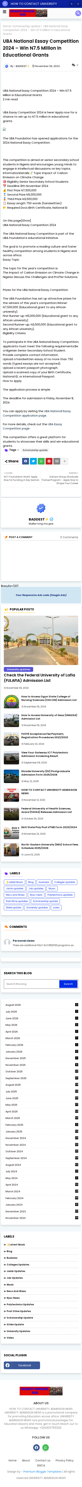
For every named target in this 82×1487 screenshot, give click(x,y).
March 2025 (42, 1118)
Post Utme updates (17, 901)
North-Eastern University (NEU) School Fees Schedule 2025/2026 (49, 846)
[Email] (56, 461)
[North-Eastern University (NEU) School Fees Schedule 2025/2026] (11, 849)
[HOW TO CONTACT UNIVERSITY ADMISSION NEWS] (11, 795)
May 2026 (41, 1025)
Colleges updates (64, 882)
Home (7, 26)
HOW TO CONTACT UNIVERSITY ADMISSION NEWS (49, 791)
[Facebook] (25, 461)
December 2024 (42, 1138)
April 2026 (41, 1031)
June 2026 (41, 1018)
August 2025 (42, 1085)
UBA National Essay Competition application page (37, 413)
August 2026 (41, 1005)
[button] (72, 4)
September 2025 (42, 1078)
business (44, 882)
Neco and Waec (15, 894)
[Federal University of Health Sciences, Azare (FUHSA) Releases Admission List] (11, 813)
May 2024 (41, 1178)
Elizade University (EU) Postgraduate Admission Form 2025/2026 (45, 773)
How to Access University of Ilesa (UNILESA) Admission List (49, 717)
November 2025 (41, 1065)
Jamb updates (14, 888)
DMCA (41, 1465)
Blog (31, 882)
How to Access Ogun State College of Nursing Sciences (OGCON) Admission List (49, 698)
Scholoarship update (26, 26)
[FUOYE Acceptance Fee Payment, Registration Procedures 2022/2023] (11, 739)
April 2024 (42, 1185)
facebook (24, 1365)
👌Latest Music (14, 882)
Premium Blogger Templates (42, 1472)
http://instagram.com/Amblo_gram (60, 1366)
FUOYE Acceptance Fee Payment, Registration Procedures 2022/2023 (44, 735)
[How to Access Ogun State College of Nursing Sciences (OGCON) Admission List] (11, 701)
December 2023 (42, 1211)
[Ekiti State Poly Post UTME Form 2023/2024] (11, 832)
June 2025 (42, 1098)
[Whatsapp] (41, 461)
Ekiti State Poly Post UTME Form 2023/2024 (49, 827)
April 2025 (42, 1111)
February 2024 (42, 1198)
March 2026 (41, 1038)
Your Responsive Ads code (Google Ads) (41, 595)
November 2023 (42, 1218)
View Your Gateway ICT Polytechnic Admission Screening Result (44, 754)
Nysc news (36, 894)
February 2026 (41, 1045)
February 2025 (41, 1125)
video (56, 907)
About (26, 1460)
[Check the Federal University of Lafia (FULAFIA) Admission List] (41, 640)
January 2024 (42, 1205)
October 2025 (42, 1072)
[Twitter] (33, 461)
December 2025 (41, 1058)
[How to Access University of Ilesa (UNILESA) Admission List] (11, 720)
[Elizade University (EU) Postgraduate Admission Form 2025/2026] (11, 776)
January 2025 (42, 1131)
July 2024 (42, 1171)
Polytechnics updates (60, 894)
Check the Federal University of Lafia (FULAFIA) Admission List (39, 677)
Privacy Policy (65, 1460)
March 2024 (42, 1191)
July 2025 (42, 1092)
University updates (37, 907)
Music (52, 888)
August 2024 (42, 1165)
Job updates (36, 888)
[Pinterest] (49, 461)
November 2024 (42, 1145)
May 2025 (42, 1105)
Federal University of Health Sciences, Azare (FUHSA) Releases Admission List (46, 810)
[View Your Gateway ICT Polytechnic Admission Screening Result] (11, 757)
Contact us (42, 1460)
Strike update (13, 907)
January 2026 (41, 1052)
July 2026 (41, 1011)
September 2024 (42, 1158)
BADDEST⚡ (39, 519)
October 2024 (42, 1151)
